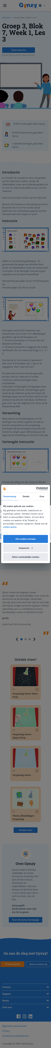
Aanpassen (24, 548)
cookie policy (10, 527)
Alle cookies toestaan (25, 539)
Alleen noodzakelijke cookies (25, 557)
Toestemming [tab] (9, 496)
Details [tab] (26, 496)
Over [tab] (42, 496)
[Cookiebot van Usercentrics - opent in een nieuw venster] (36, 489)
